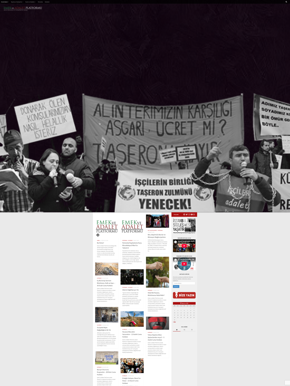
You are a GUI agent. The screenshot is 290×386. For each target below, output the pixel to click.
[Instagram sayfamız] (189, 214)
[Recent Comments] (184, 329)
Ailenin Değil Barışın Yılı (130, 290)
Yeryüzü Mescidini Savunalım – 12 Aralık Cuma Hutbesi (132, 334)
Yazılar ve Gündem (30, 2)
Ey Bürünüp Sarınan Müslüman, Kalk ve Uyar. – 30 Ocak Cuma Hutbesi (106, 283)
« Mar (174, 322)
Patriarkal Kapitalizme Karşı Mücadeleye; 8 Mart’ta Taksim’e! (132, 245)
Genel (98, 240)
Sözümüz (130, 240)
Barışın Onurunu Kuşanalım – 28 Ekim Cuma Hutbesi (106, 372)
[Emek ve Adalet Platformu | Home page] (23, 9)
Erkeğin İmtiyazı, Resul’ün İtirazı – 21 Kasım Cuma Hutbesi (131, 380)
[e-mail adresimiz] (194, 214)
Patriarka (40, 2)
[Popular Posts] (176, 329)
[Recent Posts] (192, 329)
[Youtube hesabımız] (191, 214)
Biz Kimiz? (100, 243)
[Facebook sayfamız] (184, 214)
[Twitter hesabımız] (187, 214)
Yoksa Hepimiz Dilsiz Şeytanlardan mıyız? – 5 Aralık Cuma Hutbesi (156, 337)
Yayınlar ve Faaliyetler (16, 2)
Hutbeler (47, 2)
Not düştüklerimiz (152, 230)
